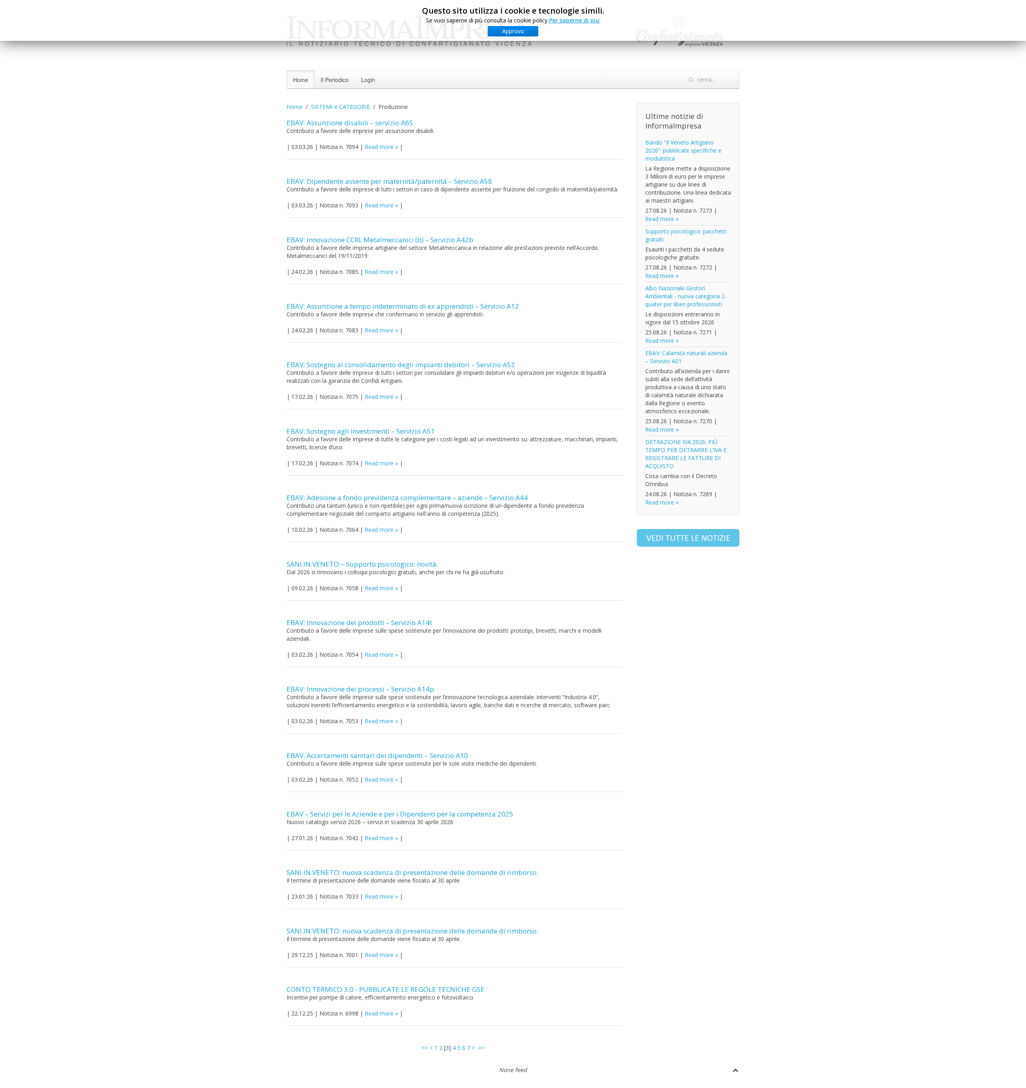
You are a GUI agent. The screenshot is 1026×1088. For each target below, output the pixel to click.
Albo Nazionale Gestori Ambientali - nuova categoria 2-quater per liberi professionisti (686, 296)
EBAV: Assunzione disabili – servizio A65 (350, 122)
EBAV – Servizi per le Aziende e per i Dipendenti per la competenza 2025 (400, 814)
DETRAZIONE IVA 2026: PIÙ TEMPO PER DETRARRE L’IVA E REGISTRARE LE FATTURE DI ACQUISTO (686, 454)
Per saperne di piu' (574, 20)
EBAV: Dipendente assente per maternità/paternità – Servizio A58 (389, 181)
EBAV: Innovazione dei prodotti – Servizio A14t (359, 622)
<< (425, 1048)
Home (300, 80)
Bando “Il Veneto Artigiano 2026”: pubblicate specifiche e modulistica (683, 150)
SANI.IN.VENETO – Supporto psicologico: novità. (362, 564)
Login (368, 80)
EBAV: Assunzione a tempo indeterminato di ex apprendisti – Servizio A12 (403, 306)
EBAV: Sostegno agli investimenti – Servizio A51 (361, 431)
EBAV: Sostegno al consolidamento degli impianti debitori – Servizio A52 (401, 364)
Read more (379, 147)
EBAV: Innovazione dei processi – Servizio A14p (360, 689)
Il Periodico (335, 80)
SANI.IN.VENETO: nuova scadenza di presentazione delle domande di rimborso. (412, 872)
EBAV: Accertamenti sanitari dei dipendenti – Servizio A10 (377, 755)
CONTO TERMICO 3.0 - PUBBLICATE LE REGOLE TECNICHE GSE (386, 989)
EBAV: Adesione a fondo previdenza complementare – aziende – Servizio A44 (407, 497)
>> (482, 1048)
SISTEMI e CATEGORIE (340, 107)
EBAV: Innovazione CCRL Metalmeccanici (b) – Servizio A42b (380, 239)
